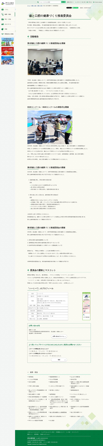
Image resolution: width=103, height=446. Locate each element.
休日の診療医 (32, 382)
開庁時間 (36, 434)
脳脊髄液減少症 (75, 390)
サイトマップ (75, 432)
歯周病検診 (52, 394)
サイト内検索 (38, 2)
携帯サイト (29, 434)
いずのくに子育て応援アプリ (57, 386)
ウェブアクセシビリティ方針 (47, 432)
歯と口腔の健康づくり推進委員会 (58, 412)
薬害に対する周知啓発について (58, 416)
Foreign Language (98, 2)
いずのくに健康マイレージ (56, 396)
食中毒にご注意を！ (55, 390)
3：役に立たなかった (52, 351)
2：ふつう (42, 351)
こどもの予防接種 (33, 379)
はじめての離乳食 (75, 376)
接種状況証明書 (54, 382)
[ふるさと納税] (7, 51)
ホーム (28, 5)
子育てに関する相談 (34, 386)
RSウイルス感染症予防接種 (36, 420)
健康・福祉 (33, 5)
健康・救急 (39, 5)
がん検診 (52, 420)
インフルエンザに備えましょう (79, 394)
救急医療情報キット (55, 376)
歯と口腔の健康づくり (76, 412)
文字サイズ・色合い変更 (81, 2)
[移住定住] (7, 60)
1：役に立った (33, 351)
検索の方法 (69, 2)
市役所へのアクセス (44, 434)
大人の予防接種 (54, 379)
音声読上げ (90, 2)
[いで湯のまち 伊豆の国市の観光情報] (7, 42)
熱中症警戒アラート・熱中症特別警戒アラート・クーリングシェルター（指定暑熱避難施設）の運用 (38, 408)
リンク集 (68, 432)
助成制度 (73, 396)
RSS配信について (60, 432)
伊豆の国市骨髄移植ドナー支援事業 (38, 396)
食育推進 (31, 376)
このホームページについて (33, 432)
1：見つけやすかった (35, 355)
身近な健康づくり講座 (34, 394)
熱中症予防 (74, 379)
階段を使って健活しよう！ (77, 416)
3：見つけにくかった (55, 355)
